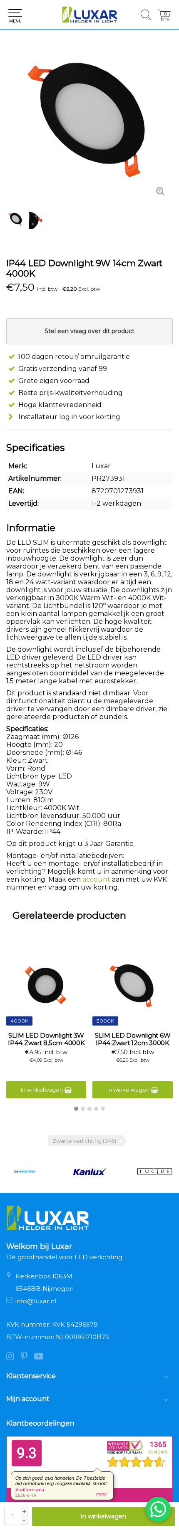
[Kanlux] (90, 1171)
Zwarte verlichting (84, 1140)
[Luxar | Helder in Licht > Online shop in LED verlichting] (89, 14)
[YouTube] (41, 1357)
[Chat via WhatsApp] (158, 1509)
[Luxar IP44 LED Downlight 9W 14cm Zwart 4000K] (89, 120)
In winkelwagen (103, 1516)
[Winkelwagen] (164, 19)
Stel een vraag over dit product (89, 331)
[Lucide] (155, 1171)
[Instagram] (13, 1357)
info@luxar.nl (35, 1301)
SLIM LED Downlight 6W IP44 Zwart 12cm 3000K (133, 1039)
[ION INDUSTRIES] (24, 1171)
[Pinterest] (27, 1357)
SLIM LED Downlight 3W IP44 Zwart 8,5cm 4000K (46, 1039)
